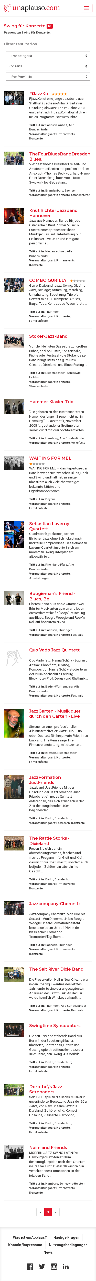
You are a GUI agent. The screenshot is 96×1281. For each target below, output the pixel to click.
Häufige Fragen (66, 1237)
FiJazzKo (38, 93)
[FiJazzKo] (14, 98)
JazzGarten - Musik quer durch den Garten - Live (55, 713)
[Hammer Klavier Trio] (14, 406)
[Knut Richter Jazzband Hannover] (14, 216)
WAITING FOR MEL (50, 458)
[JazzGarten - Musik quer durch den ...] (14, 723)
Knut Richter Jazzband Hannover (53, 213)
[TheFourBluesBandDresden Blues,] (14, 158)
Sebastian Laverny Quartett (49, 526)
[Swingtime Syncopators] (14, 1030)
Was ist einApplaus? (30, 1237)
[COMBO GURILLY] (14, 285)
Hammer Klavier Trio (51, 401)
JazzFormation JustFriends (45, 780)
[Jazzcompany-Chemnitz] (14, 908)
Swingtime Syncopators (55, 1025)
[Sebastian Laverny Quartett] (14, 534)
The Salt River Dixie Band (56, 969)
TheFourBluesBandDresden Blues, (59, 156)
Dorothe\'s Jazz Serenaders (45, 1089)
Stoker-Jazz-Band (48, 336)
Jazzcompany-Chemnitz (55, 903)
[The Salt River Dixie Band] (14, 974)
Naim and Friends (48, 1147)
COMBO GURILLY (48, 280)
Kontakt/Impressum (25, 1245)
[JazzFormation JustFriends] (14, 787)
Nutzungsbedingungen (68, 1245)
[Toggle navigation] (86, 8)
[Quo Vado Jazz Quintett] (14, 658)
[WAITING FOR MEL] (14, 463)
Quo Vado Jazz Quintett (54, 649)
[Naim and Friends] (14, 1152)
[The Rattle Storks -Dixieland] (14, 843)
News (48, 1252)
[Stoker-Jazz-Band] (14, 341)
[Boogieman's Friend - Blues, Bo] (14, 598)
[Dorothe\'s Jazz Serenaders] (14, 1090)
